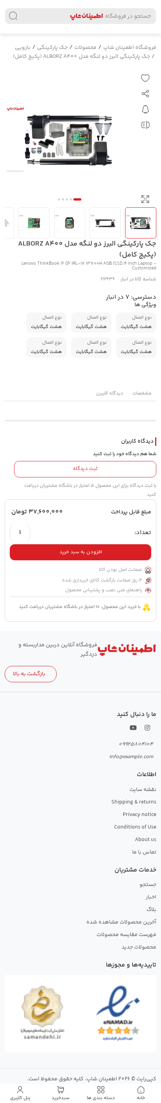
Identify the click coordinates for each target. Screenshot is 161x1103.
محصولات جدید (139, 947)
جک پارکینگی (52, 47)
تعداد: (142, 533)
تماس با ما (144, 852)
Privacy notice (139, 815)
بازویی (22, 47)
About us (145, 840)
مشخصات (142, 393)
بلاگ (151, 910)
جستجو (148, 885)
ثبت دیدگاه (85, 469)
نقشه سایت (142, 790)
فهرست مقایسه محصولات (126, 935)
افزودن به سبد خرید (80, 552)
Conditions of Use (135, 827)
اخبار (151, 897)
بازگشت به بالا (29, 674)
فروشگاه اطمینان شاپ (129, 47)
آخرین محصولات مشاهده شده (121, 922)
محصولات (85, 47)
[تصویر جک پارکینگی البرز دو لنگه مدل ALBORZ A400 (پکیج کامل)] (69, 139)
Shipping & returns (133, 802)
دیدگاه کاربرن (109, 393)
